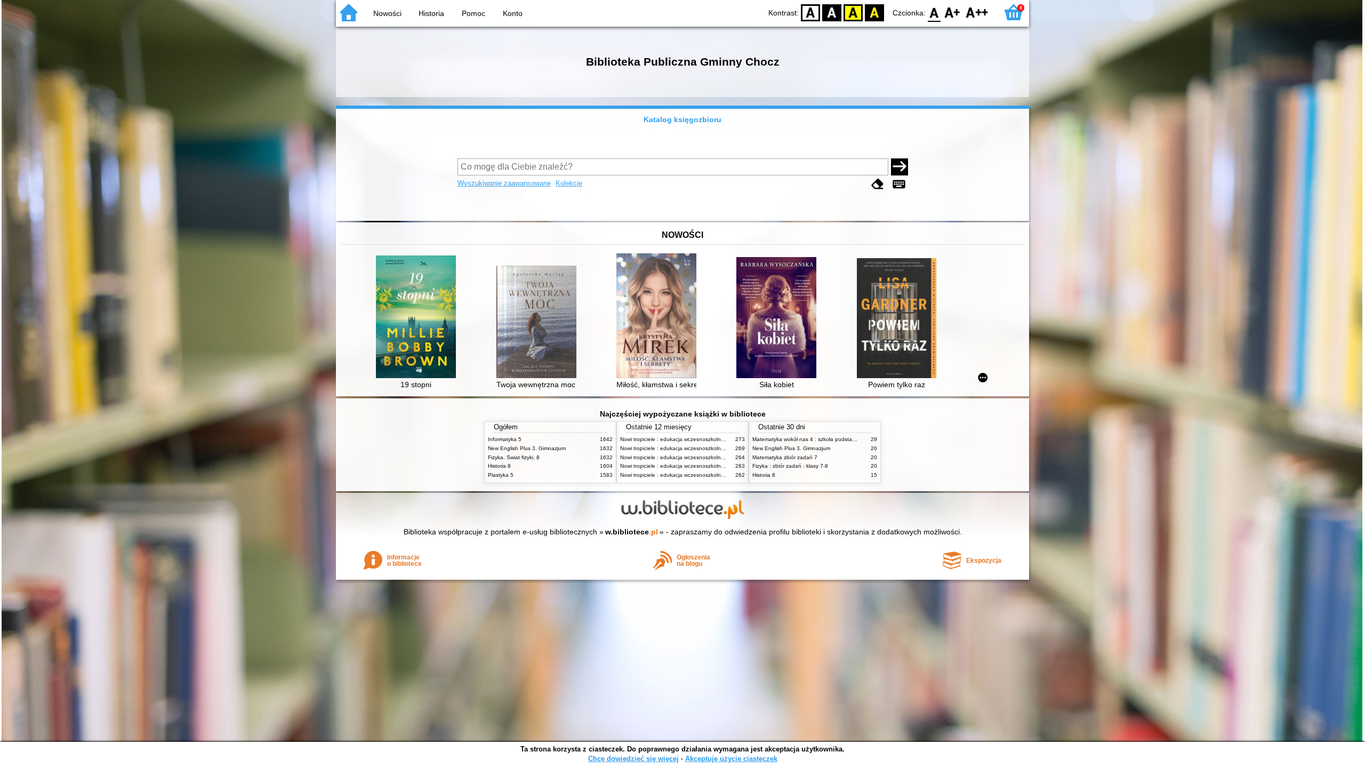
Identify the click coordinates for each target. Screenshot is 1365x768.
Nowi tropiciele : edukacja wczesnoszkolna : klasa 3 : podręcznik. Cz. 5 (707, 448)
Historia (431, 13)
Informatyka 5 (504, 439)
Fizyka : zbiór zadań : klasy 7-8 (790, 466)
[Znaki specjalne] (899, 184)
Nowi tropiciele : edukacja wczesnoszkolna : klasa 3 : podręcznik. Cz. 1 (707, 466)
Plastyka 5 (500, 475)
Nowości (387, 13)
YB (853, 12)
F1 (953, 12)
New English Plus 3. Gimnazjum (527, 448)
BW (832, 12)
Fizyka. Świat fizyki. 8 (514, 457)
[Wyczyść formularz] (877, 184)
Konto (513, 13)
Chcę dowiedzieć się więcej (633, 759)
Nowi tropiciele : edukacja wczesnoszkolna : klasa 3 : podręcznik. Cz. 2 (707, 475)
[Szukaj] (899, 166)
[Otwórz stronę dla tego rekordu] (418, 317)
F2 (977, 12)
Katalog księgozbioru (682, 119)
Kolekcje (569, 183)
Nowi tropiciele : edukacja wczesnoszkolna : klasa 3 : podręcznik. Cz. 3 (707, 457)
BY (874, 12)
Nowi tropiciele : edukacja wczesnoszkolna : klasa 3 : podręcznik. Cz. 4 (707, 439)
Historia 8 (499, 466)
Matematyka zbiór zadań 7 (784, 457)
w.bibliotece (631, 531)
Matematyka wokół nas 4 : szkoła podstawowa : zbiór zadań (826, 439)
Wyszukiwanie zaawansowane (504, 183)
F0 (934, 12)
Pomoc (473, 13)
